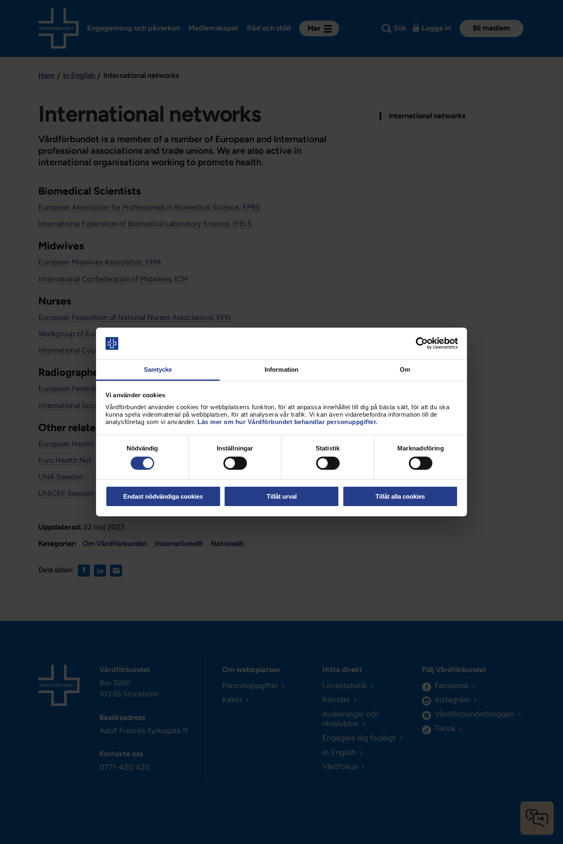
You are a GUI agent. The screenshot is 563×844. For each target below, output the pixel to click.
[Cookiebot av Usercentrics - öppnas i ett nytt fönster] (422, 343)
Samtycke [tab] (158, 369)
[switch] (235, 463)
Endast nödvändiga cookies (163, 496)
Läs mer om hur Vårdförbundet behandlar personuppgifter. (287, 421)
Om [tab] (405, 369)
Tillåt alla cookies (400, 496)
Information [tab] (281, 369)
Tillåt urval (282, 496)
